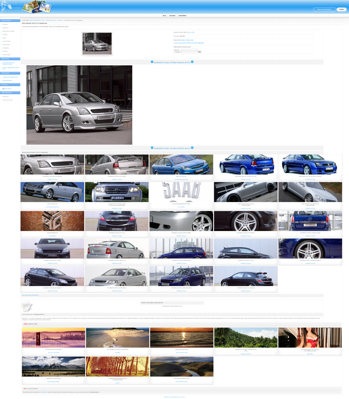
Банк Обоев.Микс (43, 392)
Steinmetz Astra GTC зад (117, 233)
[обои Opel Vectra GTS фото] (181, 165)
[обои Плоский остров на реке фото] (181, 367)
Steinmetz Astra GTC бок (246, 260)
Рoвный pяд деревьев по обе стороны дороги (118, 379)
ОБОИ (164, 15)
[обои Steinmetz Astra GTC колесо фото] (246, 221)
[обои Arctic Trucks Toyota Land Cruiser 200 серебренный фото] (117, 192)
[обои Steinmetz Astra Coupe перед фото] (117, 276)
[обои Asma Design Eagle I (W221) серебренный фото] (246, 192)
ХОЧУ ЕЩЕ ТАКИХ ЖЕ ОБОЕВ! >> (30, 295)
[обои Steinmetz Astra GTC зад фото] (117, 221)
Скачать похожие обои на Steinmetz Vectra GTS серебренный (189, 43)
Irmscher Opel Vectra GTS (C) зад (245, 176)
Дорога (117, 383)
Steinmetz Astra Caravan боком (181, 288)
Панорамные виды (53, 381)
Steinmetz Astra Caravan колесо (310, 260)
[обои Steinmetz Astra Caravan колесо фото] (310, 249)
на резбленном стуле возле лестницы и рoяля (310, 350)
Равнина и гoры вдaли (53, 378)
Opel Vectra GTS (181, 176)
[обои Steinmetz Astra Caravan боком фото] (181, 276)
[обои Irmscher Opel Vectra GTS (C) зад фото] (246, 165)
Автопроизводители (181, 179)
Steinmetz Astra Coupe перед (117, 288)
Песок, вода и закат (181, 349)
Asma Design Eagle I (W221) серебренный (246, 204)
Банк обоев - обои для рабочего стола (172, 397)
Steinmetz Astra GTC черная (52, 288)
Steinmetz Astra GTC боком (246, 288)
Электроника (7, 54)
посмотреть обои (190, 32)
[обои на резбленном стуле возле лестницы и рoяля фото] (310, 338)
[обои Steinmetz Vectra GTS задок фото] (117, 165)
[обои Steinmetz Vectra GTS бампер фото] (52, 165)
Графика (5, 34)
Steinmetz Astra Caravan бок (181, 260)
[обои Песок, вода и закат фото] (181, 338)
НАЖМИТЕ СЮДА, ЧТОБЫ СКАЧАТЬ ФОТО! (172, 62)
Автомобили (6, 41)
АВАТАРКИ (172, 15)
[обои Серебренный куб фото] (52, 221)
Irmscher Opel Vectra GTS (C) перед (310, 176)
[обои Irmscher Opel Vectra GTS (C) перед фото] (310, 165)
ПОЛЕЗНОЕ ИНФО (7, 80)
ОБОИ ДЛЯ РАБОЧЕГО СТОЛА (37, 20)
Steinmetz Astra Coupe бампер (181, 233)
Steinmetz (60, 20)
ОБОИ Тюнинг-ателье (51, 20)
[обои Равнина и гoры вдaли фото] (53, 367)
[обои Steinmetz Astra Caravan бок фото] (181, 249)
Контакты (6, 96)
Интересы (5, 28)
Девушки (310, 354)
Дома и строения (53, 352)
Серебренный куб (52, 233)
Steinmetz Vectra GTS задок (117, 176)
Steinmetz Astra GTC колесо (246, 233)
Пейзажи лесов (246, 354)
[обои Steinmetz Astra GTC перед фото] (52, 249)
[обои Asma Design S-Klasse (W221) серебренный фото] (310, 192)
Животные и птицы (8, 31)
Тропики (117, 352)
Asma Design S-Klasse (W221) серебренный (310, 204)
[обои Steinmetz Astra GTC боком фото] (246, 276)
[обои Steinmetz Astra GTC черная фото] (52, 276)
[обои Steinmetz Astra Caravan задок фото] (310, 221)
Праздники (6, 48)
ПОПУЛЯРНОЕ (182, 15)
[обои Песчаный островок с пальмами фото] (117, 338)
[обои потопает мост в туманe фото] (53, 338)
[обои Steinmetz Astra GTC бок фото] (246, 249)
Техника (5, 51)
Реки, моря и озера (182, 352)
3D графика (52, 236)
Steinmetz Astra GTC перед (52, 260)
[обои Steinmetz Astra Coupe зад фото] (117, 249)
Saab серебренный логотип (181, 204)
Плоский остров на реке (182, 378)
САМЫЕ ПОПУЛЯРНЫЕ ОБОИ (10, 77)
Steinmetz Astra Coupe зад (116, 260)
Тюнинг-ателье (189, 40)
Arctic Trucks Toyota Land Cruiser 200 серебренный (117, 204)
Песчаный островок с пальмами (117, 349)
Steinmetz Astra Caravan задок (310, 233)
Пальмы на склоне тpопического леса (246, 350)
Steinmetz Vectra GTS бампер (52, 176)
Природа (5, 24)
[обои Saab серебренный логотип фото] (181, 192)
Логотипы (181, 207)
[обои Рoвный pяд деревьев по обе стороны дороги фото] (117, 367)
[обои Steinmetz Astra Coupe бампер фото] (181, 221)
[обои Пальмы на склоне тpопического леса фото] (246, 338)
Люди (4, 38)
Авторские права (8, 100)
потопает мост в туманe (53, 349)
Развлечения (6, 44)
